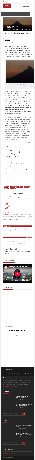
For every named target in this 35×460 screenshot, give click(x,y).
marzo (6, 188)
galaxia (27, 186)
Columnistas (26, 373)
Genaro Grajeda (12, 42)
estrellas (19, 186)
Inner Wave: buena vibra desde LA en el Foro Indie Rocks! (24, 405)
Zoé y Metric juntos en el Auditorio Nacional (22, 397)
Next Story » (29, 237)
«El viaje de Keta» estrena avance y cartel (24, 426)
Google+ (18, 197)
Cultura (11, 373)
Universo (12, 188)
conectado (18, 251)
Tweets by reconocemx (9, 453)
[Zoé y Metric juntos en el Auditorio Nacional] (7, 399)
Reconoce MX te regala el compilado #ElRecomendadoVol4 (20, 5)
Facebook (8, 197)
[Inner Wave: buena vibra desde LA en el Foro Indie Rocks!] (7, 407)
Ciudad (17, 373)
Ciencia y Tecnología (12, 29)
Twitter (28, 197)
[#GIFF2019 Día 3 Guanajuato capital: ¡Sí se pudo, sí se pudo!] (7, 435)
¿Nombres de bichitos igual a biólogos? (19, 230)
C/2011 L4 (6, 186)
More (23, 414)
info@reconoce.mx (12, 386)
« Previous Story (7, 226)
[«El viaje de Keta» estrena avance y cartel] (7, 427)
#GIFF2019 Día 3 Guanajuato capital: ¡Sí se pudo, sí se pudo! (23, 434)
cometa (12, 186)
